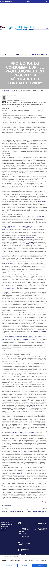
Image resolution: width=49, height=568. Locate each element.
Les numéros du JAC (11, 55)
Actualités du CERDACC (35, 55)
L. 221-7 (39, 425)
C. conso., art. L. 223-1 (36, 162)
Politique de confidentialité (7, 524)
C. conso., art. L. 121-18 (22, 246)
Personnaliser (9, 565)
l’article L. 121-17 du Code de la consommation (26, 237)
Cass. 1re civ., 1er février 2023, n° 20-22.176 (32, 193)
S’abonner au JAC (5, 522)
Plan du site (3, 531)
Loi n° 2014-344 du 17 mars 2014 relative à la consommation (20, 226)
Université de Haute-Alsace (6, 1)
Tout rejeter (24, 565)
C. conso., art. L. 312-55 (21, 473)
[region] (24, 561)
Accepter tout (40, 565)
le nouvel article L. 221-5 (13, 263)
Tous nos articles (23, 55)
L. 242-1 (45, 265)
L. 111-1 (27, 242)
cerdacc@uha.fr (25, 549)
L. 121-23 (7, 224)
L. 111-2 (32, 242)
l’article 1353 (14, 193)
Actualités (46, 55)
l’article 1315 (5, 193)
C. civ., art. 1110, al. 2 (35, 419)
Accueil (3, 90)
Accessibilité (4, 528)
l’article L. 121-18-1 (24, 255)
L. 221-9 (12, 265)
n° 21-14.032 (11, 303)
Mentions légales (4, 526)
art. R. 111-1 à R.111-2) (29, 243)
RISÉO (47, 1)
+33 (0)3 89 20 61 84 (26, 543)
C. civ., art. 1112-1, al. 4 (14, 393)
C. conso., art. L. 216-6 (28, 319)
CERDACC (29, 1)
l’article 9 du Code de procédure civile (19, 432)
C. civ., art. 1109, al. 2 (22, 451)
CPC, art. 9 (8, 446)
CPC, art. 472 (5, 486)
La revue (2, 55)
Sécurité (9, 505)
